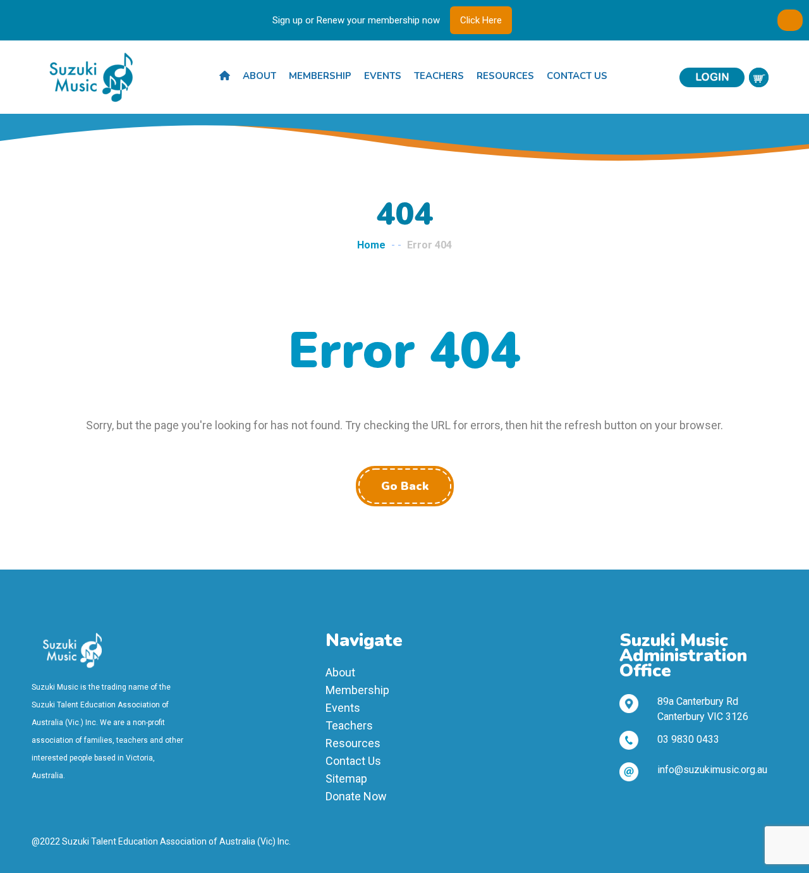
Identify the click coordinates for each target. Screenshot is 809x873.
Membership (320, 76)
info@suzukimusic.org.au (712, 770)
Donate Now (356, 796)
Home (371, 245)
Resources (505, 76)
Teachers (439, 76)
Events (382, 76)
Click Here (481, 20)
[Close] (790, 20)
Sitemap (346, 778)
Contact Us (577, 76)
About (259, 76)
